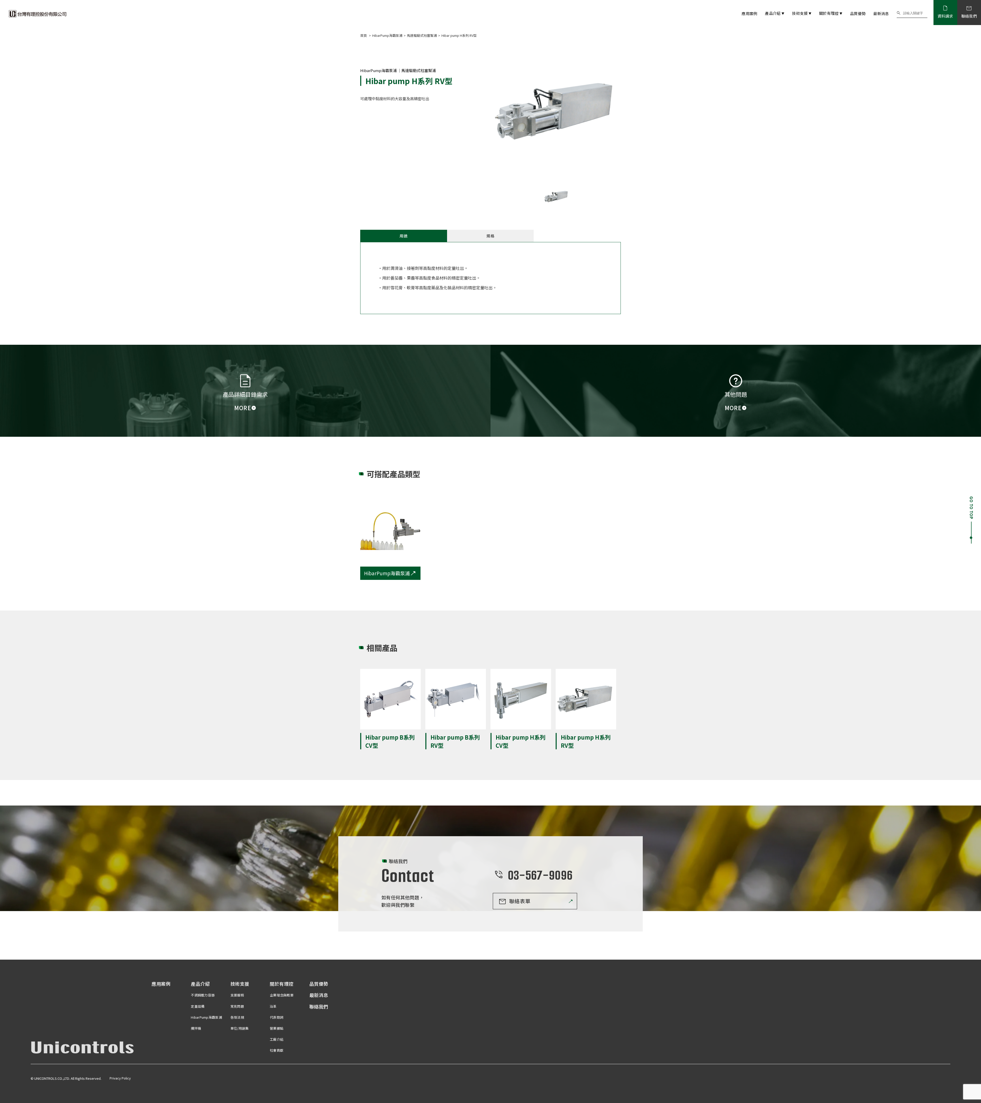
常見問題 (237, 1006)
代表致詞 (276, 1017)
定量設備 (197, 1006)
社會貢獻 (276, 1050)
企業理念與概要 (282, 995)
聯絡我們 (318, 1006)
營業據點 (276, 1028)
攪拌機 (196, 1028)
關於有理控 (830, 13)
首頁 (364, 35)
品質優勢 (858, 13)
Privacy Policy (120, 1078)
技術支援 (801, 13)
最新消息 (881, 13)
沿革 (273, 1006)
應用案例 (749, 13)
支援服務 (237, 995)
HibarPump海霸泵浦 (387, 35)
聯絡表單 (520, 901)
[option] (556, 111)
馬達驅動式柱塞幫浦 (422, 35)
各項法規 (237, 1017)
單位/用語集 (239, 1028)
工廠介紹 (276, 1039)
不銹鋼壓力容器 (203, 995)
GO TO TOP (971, 507)
